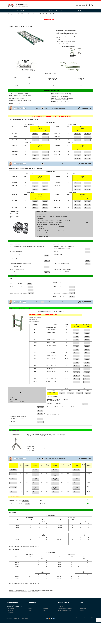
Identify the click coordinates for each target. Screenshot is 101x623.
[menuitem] (20, 10)
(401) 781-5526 (10, 610)
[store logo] (22, 5)
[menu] (50, 10)
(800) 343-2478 (80, 5)
